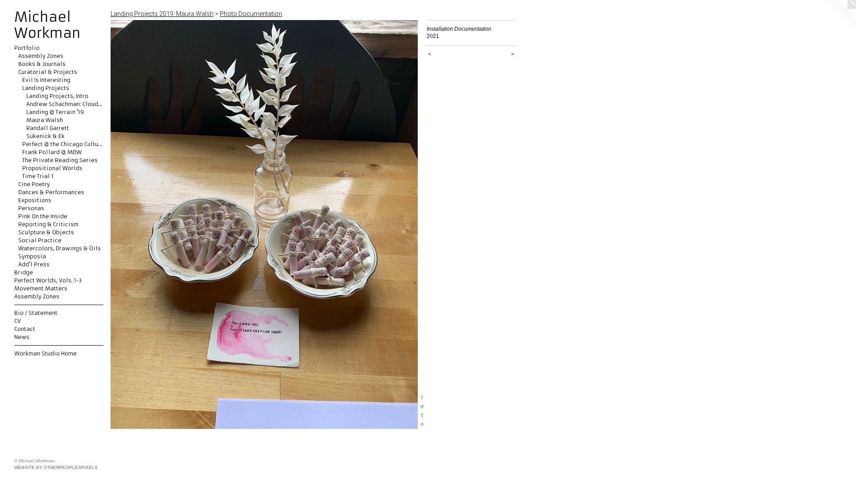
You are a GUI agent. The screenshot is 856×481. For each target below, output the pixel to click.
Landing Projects (45, 88)
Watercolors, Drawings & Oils (59, 248)
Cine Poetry (34, 184)
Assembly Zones (40, 56)
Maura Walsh (44, 120)
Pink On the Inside (42, 216)
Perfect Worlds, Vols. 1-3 (48, 280)
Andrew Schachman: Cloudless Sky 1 (64, 104)
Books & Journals (42, 64)
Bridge (23, 272)
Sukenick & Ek (45, 136)
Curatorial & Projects (47, 72)
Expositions (34, 200)
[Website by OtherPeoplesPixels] (838, 18)
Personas (31, 208)
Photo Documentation (251, 13)
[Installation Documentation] (264, 224)
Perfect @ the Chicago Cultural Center (62, 144)
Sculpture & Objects (46, 232)
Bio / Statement (36, 313)
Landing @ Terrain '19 (55, 112)
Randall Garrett (47, 128)
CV (17, 321)
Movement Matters (40, 288)
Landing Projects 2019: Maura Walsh (162, 13)
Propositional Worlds (52, 168)
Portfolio (27, 48)
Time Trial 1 (38, 176)
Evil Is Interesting (46, 80)
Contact (24, 329)
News (21, 337)
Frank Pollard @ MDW (52, 152)
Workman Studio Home (45, 353)
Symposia (32, 256)
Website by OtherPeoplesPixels (56, 467)
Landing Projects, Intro (57, 96)
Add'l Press (33, 264)
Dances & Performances (51, 192)
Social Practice (40, 240)
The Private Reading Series (60, 160)
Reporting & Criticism (48, 224)
